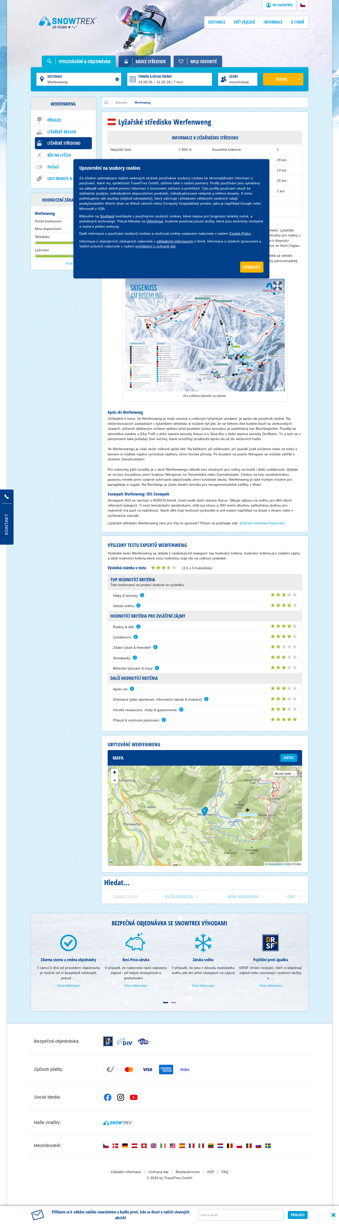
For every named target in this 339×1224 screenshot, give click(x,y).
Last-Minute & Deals (65, 178)
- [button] (114, 779)
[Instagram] (120, 1097)
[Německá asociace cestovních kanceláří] (124, 1041)
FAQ (224, 1172)
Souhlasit (107, 216)
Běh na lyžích (59, 155)
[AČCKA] (143, 1041)
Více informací (68, 986)
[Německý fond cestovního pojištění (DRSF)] (108, 1041)
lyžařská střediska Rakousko (262, 523)
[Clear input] (117, 79)
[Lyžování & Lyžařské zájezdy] (68, 22)
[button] (302, 5)
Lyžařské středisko (64, 143)
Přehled (54, 120)
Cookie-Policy (240, 233)
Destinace (54, 76)
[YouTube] (133, 1097)
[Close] (333, 1214)
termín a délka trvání (155, 76)
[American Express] (166, 1070)
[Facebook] (107, 1097)
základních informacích (175, 241)
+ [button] (114, 772)
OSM (287, 864)
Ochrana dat (158, 1172)
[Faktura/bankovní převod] (110, 1070)
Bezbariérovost (187, 1172)
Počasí (53, 167)
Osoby (233, 76)
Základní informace (126, 1172)
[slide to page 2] (173, 1002)
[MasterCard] (129, 1070)
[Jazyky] (106, 1146)
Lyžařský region (61, 132)
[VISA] (147, 1070)
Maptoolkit (274, 864)
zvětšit (289, 757)
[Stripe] (184, 1070)
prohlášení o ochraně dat (155, 246)
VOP (210, 1172)
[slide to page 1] (165, 1002)
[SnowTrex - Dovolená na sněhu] (117, 1122)
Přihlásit (298, 1214)
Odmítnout (154, 221)
